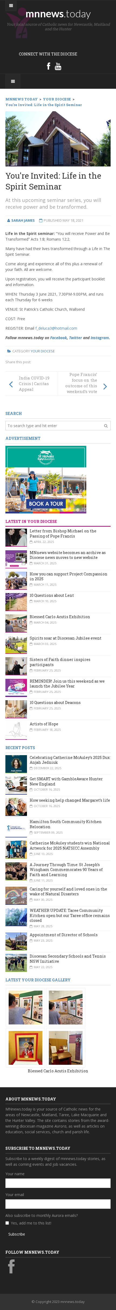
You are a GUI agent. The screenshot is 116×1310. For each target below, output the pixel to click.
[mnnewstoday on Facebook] (48, 66)
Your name (15, 1173)
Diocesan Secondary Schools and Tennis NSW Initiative (68, 959)
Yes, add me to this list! (31, 1223)
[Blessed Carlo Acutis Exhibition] (25, 1007)
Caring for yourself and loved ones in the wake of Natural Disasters (68, 891)
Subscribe (16, 1234)
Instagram (100, 337)
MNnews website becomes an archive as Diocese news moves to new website (68, 555)
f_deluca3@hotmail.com (56, 328)
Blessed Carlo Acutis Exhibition (60, 616)
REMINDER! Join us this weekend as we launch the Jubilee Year (67, 684)
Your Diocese (43, 351)
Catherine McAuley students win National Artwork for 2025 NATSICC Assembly (70, 845)
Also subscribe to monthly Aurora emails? (41, 1215)
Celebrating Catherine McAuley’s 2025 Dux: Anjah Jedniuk (70, 760)
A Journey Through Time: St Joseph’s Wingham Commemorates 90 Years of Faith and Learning (66, 869)
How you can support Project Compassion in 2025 (68, 576)
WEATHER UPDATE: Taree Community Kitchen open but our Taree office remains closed (70, 915)
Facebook (58, 337)
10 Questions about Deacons (55, 702)
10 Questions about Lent (52, 595)
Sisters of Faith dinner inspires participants (60, 662)
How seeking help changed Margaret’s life (70, 800)
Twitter (75, 337)
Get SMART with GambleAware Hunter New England (66, 781)
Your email (14, 1194)
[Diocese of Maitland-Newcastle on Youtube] (58, 66)
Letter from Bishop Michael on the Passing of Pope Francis (63, 533)
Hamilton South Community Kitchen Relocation (66, 824)
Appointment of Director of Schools (64, 934)
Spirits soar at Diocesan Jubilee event (65, 638)
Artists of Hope (44, 723)
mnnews (58, 13)
